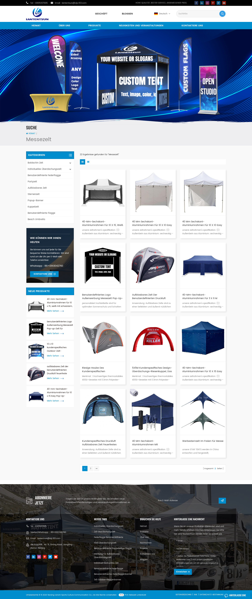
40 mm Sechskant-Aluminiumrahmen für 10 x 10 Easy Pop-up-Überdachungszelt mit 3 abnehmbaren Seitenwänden (152, 223)
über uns (64, 25)
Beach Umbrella (36, 219)
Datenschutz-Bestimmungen (213, 594)
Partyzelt (32, 181)
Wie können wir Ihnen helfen (45, 240)
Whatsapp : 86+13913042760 (46, 266)
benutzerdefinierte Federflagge (44, 175)
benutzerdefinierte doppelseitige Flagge (113, 548)
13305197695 (41, 3)
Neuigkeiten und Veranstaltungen (141, 25)
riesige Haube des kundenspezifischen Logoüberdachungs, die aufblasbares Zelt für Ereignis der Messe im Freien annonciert (101, 369)
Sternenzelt (34, 194)
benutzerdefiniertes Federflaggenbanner (113, 574)
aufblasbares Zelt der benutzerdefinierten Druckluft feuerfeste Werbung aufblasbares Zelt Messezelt (58, 370)
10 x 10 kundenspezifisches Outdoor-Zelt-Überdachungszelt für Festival (57, 347)
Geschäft (101, 14)
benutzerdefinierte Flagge (41, 213)
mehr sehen (53, 311)
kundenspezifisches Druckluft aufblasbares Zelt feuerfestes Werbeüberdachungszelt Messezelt (102, 442)
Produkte (94, 25)
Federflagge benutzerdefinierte (108, 537)
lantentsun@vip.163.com (74, 3)
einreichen (181, 571)
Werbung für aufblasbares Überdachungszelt (106, 556)
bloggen (127, 14)
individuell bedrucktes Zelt (106, 563)
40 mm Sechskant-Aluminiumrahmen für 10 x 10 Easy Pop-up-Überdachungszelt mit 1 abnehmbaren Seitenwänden (202, 223)
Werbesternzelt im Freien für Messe (202, 441)
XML (195, 594)
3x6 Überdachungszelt (104, 531)
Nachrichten (146, 543)
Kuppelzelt (33, 207)
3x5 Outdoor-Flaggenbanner (107, 579)
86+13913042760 (58, 532)
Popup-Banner (35, 200)
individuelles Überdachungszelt (44, 169)
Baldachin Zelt (35, 163)
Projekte (144, 548)
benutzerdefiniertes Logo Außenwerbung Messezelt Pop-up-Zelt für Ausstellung (60, 325)
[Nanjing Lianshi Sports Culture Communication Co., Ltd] (37, 14)
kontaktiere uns (192, 25)
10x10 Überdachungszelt (105, 543)
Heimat (36, 25)
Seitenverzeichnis (183, 594)
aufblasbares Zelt (37, 188)
